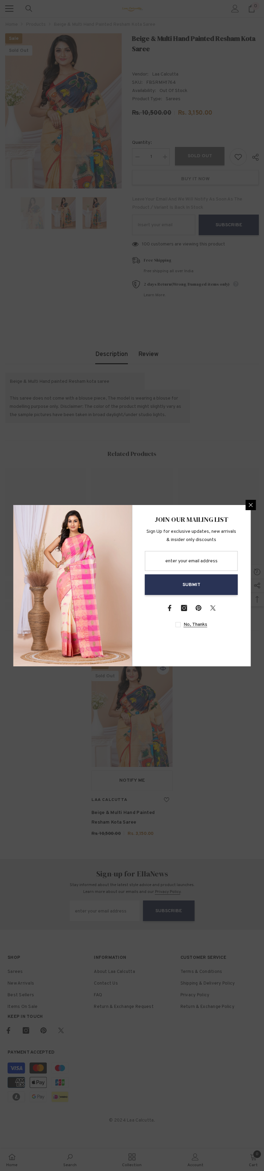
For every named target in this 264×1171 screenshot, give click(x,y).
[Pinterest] (198, 608)
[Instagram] (184, 608)
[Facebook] (170, 608)
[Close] (251, 505)
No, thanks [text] (195, 625)
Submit (191, 585)
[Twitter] (213, 608)
